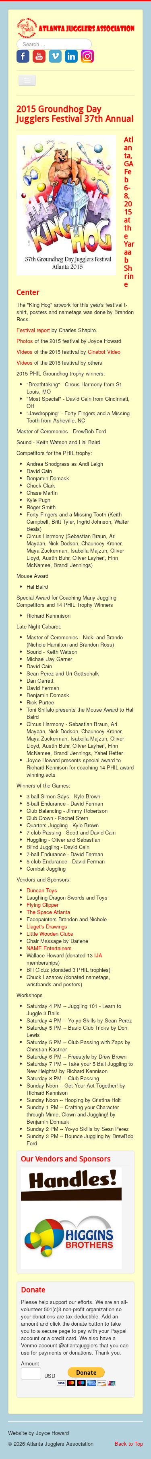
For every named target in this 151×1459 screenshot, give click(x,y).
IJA (98, 955)
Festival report (33, 330)
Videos (25, 351)
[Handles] (71, 1188)
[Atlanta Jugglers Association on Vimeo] (55, 55)
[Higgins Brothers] (71, 1239)
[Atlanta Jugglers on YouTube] (39, 55)
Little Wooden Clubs (50, 933)
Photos (25, 341)
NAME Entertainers (49, 948)
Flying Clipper (42, 904)
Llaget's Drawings (47, 926)
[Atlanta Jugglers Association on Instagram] (87, 55)
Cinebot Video (104, 351)
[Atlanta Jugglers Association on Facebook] (23, 55)
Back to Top (129, 1443)
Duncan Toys (42, 890)
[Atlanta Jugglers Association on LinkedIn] (71, 55)
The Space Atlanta (48, 912)
